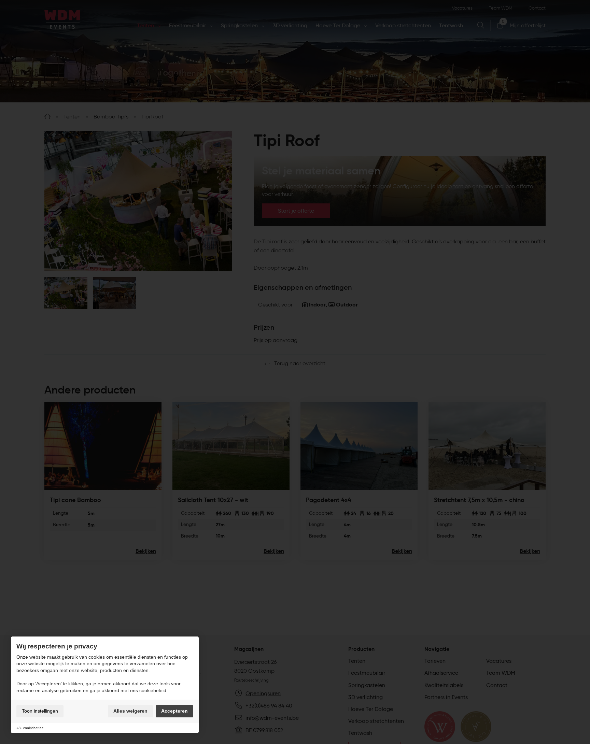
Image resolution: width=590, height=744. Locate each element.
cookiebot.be (33, 728)
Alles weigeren (130, 711)
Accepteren (174, 711)
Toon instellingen (40, 711)
